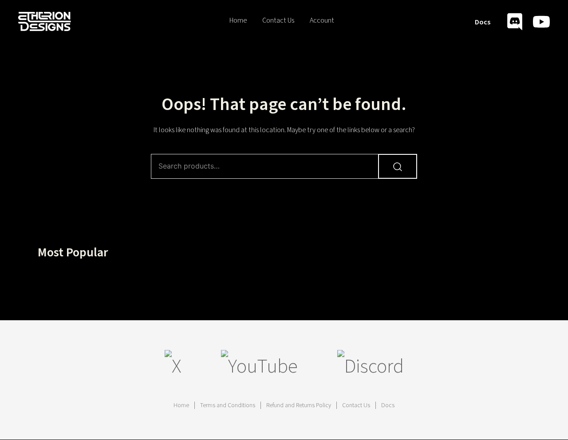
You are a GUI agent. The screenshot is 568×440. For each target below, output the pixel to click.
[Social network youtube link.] (541, 20)
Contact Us (278, 20)
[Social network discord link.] (515, 20)
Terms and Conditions (227, 405)
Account (322, 20)
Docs (482, 22)
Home (238, 20)
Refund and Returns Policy (298, 405)
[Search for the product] (397, 166)
